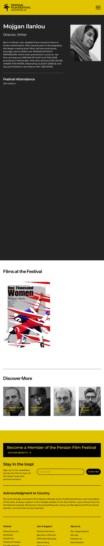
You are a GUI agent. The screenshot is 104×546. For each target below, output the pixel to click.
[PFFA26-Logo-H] (17, 4)
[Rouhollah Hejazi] (39, 401)
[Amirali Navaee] (90, 401)
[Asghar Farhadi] (65, 401)
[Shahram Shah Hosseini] (14, 401)
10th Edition (9, 83)
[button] (9, 401)
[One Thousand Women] (26, 314)
